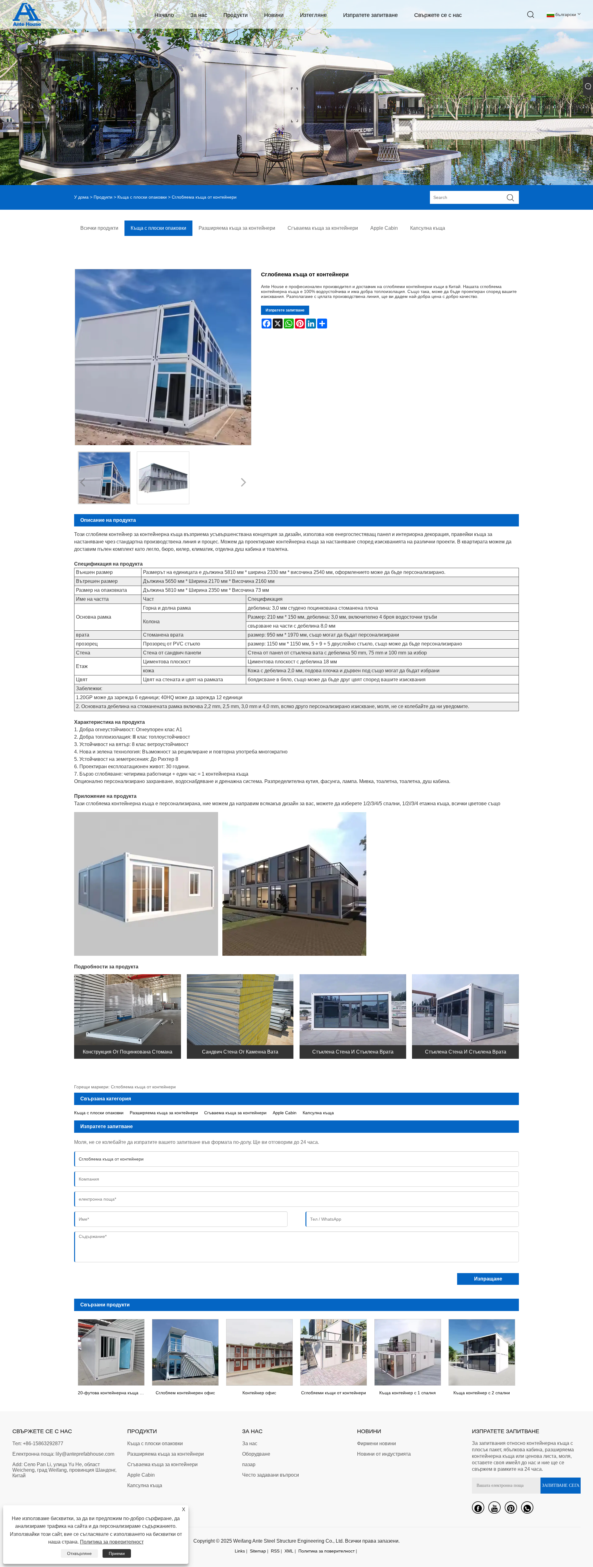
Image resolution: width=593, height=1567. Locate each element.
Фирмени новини (376, 1443)
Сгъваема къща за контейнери (235, 1112)
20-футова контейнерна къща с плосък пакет (113, 1392)
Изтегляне (313, 15)
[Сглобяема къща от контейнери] (104, 478)
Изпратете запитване (370, 15)
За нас (198, 15)
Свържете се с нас (438, 15)
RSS (275, 1550)
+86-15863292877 (43, 1443)
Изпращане (488, 1278)
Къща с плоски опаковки (142, 197)
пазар (248, 1464)
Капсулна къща (318, 1112)
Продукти (235, 15)
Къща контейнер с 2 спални (481, 1392)
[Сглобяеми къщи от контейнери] (333, 1351)
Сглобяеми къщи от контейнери (333, 1392)
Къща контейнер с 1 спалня (407, 1392)
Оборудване (256, 1454)
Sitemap (258, 1550)
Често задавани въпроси (270, 1475)
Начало (164, 15)
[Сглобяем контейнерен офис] (185, 1351)
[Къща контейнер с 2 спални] (482, 1351)
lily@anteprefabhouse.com (85, 1454)
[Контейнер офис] (259, 1351)
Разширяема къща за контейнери (164, 1112)
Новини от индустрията (384, 1454)
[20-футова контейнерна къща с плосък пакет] (111, 1351)
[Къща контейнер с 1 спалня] (408, 1351)
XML (288, 1550)
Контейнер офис (259, 1392)
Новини (274, 15)
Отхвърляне (79, 1553)
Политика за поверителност (326, 1550)
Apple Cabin (284, 1112)
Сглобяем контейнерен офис (185, 1392)
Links (240, 1550)
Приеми (117, 1553)
